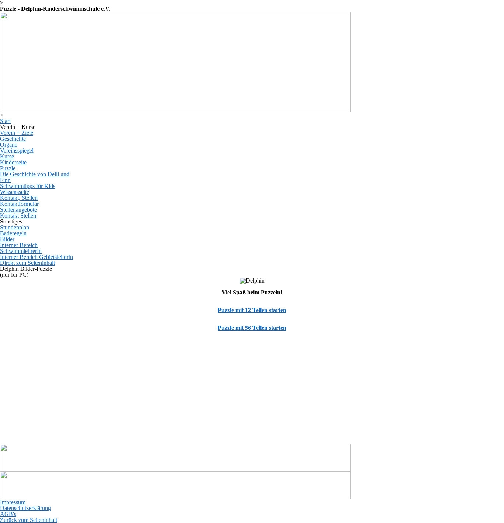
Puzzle (7, 168)
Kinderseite (13, 162)
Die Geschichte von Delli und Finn (34, 177)
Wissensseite (14, 192)
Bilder (7, 239)
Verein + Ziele (16, 133)
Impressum (12, 502)
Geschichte (13, 139)
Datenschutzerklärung (25, 508)
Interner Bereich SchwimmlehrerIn (21, 248)
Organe (8, 144)
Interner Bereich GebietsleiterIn (36, 257)
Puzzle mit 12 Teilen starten (252, 310)
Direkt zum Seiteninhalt (27, 263)
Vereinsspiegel (17, 150)
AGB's (8, 514)
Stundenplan (14, 227)
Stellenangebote (18, 209)
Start (5, 121)
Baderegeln (13, 233)
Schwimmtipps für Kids (27, 186)
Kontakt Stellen (18, 215)
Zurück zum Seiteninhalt (28, 520)
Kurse (7, 156)
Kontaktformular (19, 204)
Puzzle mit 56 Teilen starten (252, 328)
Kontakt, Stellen (19, 198)
